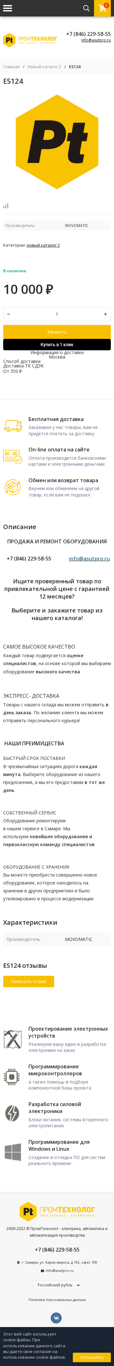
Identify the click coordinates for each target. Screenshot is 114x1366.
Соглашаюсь (92, 1357)
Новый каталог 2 (44, 67)
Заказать (57, 332)
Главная (11, 67)
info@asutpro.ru (96, 40)
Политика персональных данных (57, 1299)
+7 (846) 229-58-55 (88, 33)
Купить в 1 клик (57, 344)
